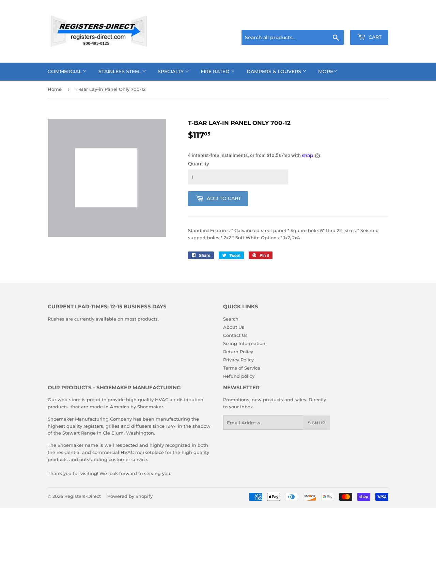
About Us (233, 327)
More (325, 71)
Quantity (198, 164)
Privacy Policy (238, 359)
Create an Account (369, 21)
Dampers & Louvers (274, 71)
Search (230, 319)
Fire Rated (216, 71)
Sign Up (316, 422)
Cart (374, 37)
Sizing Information (244, 343)
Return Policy (238, 351)
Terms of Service (241, 368)
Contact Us (235, 335)
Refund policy (238, 376)
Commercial (65, 71)
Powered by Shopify (130, 496)
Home (55, 89)
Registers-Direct (82, 496)
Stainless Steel (120, 71)
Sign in (334, 21)
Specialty (171, 71)
